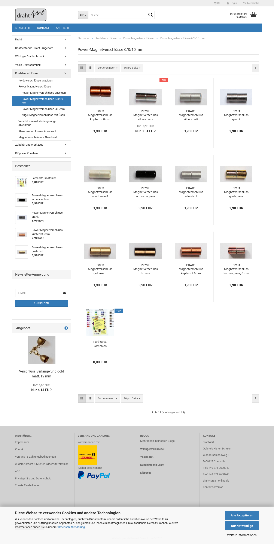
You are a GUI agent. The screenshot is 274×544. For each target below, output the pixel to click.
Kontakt (43, 28)
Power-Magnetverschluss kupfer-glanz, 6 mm (236, 269)
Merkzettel (252, 3)
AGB (17, 471)
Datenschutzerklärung (71, 527)
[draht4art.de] (43, 15)
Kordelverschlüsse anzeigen (35, 80)
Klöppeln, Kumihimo (27, 153)
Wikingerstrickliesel (152, 449)
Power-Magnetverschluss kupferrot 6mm (191, 269)
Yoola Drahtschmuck (28, 65)
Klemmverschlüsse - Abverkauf (37, 131)
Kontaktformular (213, 487)
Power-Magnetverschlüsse (34, 86)
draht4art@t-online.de (216, 480)
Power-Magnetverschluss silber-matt (191, 115)
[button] (217, 3)
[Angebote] (66, 328)
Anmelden (41, 303)
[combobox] (107, 68)
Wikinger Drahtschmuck (30, 56)
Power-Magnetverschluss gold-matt (100, 269)
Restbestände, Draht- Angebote (34, 48)
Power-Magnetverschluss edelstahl (191, 192)
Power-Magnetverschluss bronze (145, 269)
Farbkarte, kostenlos (100, 344)
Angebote (63, 28)
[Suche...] (151, 15)
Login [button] (233, 3)
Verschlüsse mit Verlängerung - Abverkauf (37, 123)
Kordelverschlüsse (26, 73)
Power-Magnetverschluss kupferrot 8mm (100, 115)
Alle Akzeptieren (242, 515)
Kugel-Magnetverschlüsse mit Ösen (43, 115)
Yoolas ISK (146, 456)
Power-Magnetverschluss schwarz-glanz (145, 192)
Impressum (22, 442)
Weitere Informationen (242, 535)
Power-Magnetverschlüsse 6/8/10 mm (42, 101)
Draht (18, 39)
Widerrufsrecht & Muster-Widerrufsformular (41, 464)
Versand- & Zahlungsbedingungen (35, 456)
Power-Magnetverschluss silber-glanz (145, 115)
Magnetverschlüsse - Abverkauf (37, 137)
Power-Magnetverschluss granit (236, 115)
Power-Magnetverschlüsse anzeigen (44, 92)
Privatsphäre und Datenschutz (33, 478)
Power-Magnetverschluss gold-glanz (236, 192)
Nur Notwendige (242, 526)
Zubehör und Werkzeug (29, 144)
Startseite (23, 28)
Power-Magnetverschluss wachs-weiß (100, 192)
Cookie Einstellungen (27, 485)
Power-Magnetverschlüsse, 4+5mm (43, 109)
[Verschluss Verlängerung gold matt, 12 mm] (41, 350)
